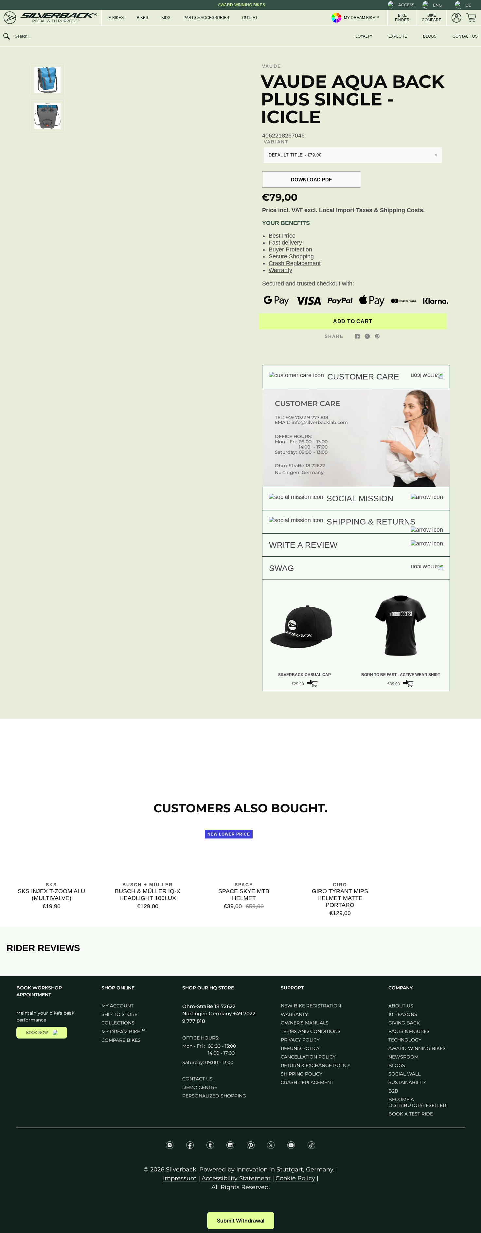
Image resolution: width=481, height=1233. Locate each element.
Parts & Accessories (206, 17)
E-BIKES (116, 17)
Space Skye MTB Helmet (243, 894)
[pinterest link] (377, 336)
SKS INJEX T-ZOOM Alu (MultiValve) (51, 894)
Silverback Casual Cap (304, 674)
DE (468, 5)
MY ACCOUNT (117, 1006)
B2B (393, 1091)
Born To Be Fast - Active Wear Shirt (400, 674)
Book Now (37, 1032)
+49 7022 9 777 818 (306, 417)
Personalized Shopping (214, 1096)
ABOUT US (400, 1006)
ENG (437, 5)
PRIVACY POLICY (300, 1040)
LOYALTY (363, 36)
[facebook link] (357, 336)
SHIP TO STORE (119, 1014)
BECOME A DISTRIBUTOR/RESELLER (417, 1102)
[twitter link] (367, 336)
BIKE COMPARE (431, 17)
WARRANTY (294, 1014)
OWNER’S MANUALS (305, 1023)
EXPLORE (397, 36)
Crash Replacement (295, 263)
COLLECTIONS (117, 1023)
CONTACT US (465, 36)
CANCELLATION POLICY (308, 1057)
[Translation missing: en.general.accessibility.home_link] (50, 17)
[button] (401, 5)
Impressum (180, 1178)
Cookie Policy (295, 1178)
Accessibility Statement (236, 1178)
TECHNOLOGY (404, 1040)
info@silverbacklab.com (320, 422)
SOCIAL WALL (404, 1074)
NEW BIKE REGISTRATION (311, 1006)
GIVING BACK (404, 1023)
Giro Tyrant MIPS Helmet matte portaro (340, 898)
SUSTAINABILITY (407, 1082)
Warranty (280, 270)
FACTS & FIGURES (409, 1031)
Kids (165, 17)
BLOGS (429, 36)
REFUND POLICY (300, 1048)
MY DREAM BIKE (123, 1032)
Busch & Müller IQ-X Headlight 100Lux (147, 894)
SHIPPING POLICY (301, 1074)
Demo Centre (199, 1087)
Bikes (142, 17)
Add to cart (352, 321)
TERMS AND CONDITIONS (311, 1031)
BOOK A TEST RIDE (410, 1114)
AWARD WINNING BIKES (417, 1048)
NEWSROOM (403, 1057)
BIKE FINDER (402, 17)
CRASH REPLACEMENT (307, 1082)
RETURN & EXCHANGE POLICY (315, 1065)
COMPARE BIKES (121, 1040)
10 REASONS (402, 1014)
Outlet (250, 17)
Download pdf (311, 179)
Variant (276, 141)
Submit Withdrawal (240, 1220)
